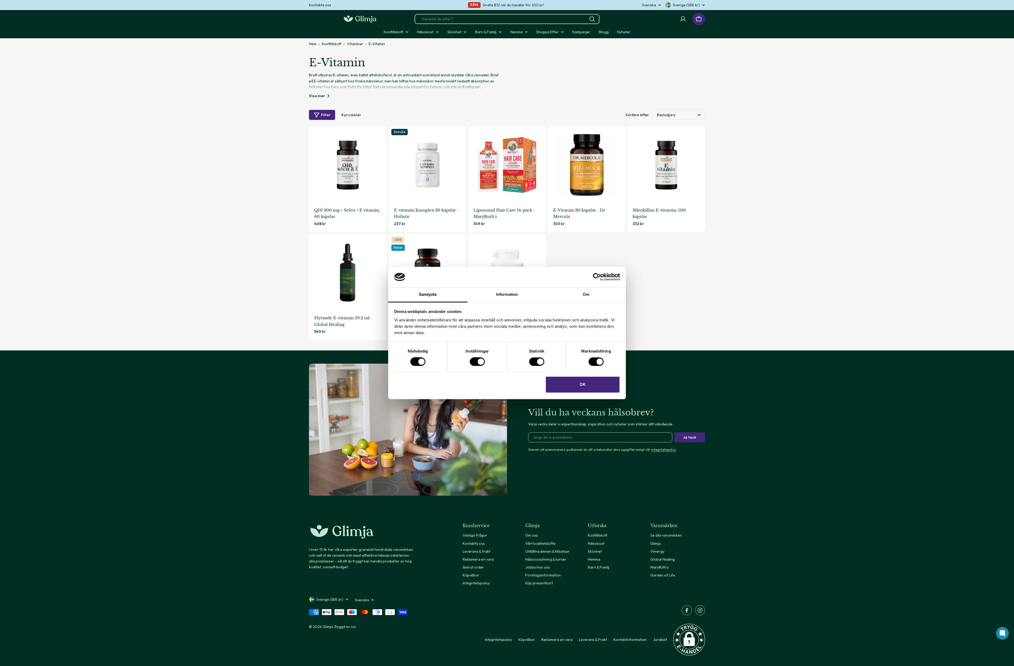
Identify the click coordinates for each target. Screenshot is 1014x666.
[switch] (477, 362)
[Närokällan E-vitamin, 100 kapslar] (666, 165)
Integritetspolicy (498, 639)
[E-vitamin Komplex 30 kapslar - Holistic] (427, 165)
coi (353, 626)
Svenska (649, 5)
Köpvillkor (526, 639)
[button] (689, 639)
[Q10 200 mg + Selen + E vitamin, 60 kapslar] (348, 165)
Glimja (328, 626)
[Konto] (683, 19)
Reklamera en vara (556, 639)
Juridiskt (660, 639)
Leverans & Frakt (593, 639)
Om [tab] (586, 294)
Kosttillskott (331, 43)
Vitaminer (355, 43)
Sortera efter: (637, 114)
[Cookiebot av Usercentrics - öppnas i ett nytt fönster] (597, 277)
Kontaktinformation (630, 639)
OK (583, 384)
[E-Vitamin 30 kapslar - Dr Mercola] (587, 165)
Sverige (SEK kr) (686, 5)
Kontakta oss (320, 5)
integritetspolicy (663, 449)
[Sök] (592, 19)
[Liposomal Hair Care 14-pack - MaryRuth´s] (507, 165)
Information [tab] (507, 294)
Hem (312, 43)
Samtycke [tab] (428, 294)
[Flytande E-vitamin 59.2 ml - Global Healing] (348, 273)
